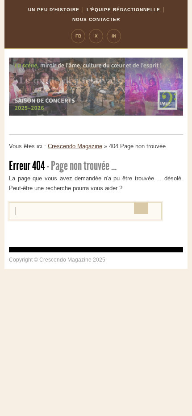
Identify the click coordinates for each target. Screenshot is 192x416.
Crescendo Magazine (75, 146)
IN (114, 35)
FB (78, 35)
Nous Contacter (96, 19)
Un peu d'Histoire (53, 9)
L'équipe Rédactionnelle (123, 9)
